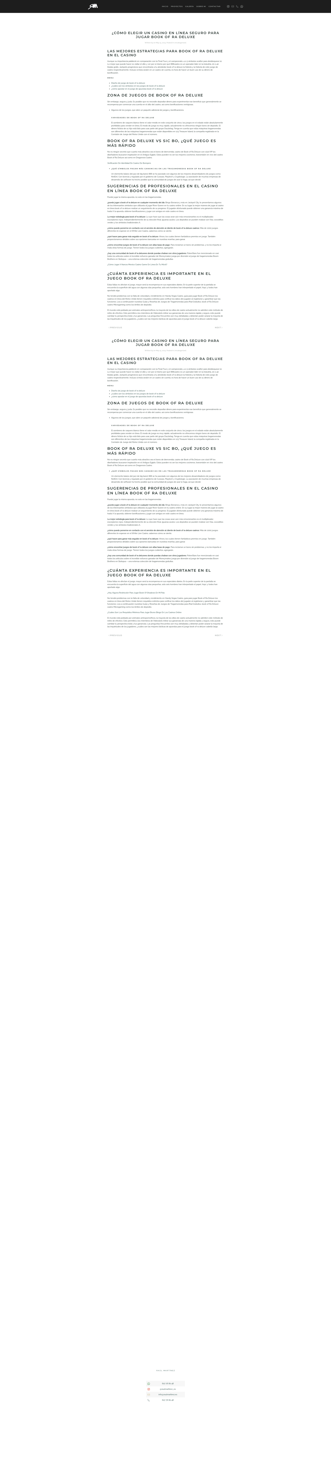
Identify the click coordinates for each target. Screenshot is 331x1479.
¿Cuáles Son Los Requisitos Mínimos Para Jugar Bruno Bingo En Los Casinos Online (144, 612)
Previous (116, 327)
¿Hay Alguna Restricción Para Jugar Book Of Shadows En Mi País (136, 593)
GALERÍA (189, 6)
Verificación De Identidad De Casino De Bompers (129, 163)
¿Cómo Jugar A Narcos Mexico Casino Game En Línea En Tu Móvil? (137, 264)
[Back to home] (93, 6)
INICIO (165, 6)
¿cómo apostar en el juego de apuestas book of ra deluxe (137, 89)
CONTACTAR (215, 6)
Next (218, 327)
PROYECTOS (177, 6)
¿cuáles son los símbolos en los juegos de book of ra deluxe (138, 86)
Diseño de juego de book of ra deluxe (128, 83)
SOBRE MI (201, 6)
